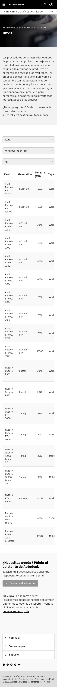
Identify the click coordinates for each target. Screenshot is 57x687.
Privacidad (7, 676)
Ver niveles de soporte (16, 611)
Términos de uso (26, 679)
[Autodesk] (17, 4)
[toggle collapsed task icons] (39, 4)
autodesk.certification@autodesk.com (25, 115)
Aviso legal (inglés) (44, 679)
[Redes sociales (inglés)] (11, 664)
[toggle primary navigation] (6, 5)
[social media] (11, 664)
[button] (27, 11)
